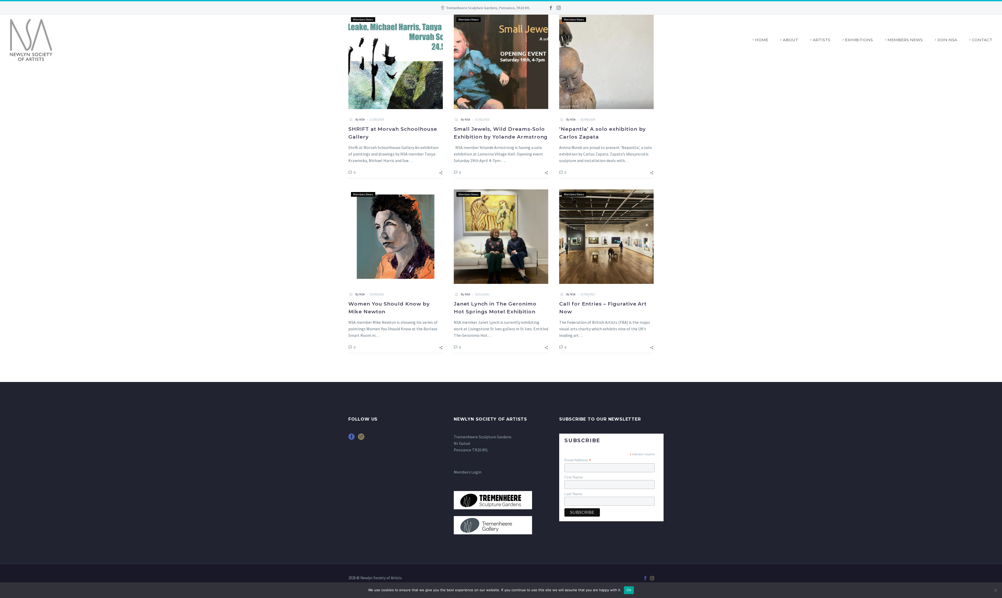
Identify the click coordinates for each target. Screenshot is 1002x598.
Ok (629, 590)
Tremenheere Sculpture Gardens (482, 436)
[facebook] (351, 438)
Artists (821, 39)
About (790, 39)
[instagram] (361, 438)
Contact (982, 39)
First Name (573, 477)
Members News (905, 39)
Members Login (467, 472)
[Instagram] (559, 8)
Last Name (573, 494)
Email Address (577, 460)
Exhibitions (859, 39)
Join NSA (947, 39)
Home (761, 39)
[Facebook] (551, 8)
